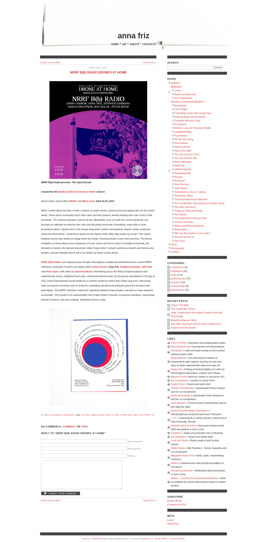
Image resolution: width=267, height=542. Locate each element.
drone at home (112, 415)
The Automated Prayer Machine (191, 199)
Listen (177, 90)
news (46, 415)
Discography (177, 248)
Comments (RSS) (176, 504)
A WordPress (97, 539)
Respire (178, 177)
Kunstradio (176, 350)
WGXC (73, 201)
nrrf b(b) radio (126, 415)
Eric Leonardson (179, 380)
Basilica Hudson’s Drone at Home (77, 191)
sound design (178, 286)
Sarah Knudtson (84, 271)
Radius (174, 463)
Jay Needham (178, 436)
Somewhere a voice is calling (189, 192)
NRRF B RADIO (182, 169)
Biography (176, 86)
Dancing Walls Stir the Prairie (189, 117)
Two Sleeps (180, 214)
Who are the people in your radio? (192, 233)
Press (174, 244)
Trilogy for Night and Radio (188, 210)
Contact (175, 252)
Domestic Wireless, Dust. (187, 120)
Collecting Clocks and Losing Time (192, 113)
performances (56, 415)
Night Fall (179, 165)
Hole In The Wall (179, 305)
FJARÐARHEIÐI (183, 132)
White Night (180, 229)
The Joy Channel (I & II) (186, 154)
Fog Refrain (180, 135)
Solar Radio (180, 188)
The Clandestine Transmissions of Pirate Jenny (199, 203)
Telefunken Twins (183, 195)
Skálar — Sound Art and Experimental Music (194, 478)
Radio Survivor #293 (51, 62)
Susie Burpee (178, 403)
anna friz (134, 35)
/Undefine (176, 433)
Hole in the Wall (182, 150)
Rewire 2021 (149, 62)
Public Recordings (180, 395)
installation (176, 271)
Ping (85, 426)
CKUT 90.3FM (178, 343)
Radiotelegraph (182, 173)
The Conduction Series (183, 309)
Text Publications (183, 98)
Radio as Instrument (185, 94)
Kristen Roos (178, 384)
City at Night (180, 109)
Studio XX (176, 369)
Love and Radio (179, 440)
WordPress (173, 523)
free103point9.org (180, 346)
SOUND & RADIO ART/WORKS (187, 102)
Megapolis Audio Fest (182, 455)
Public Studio (178, 448)
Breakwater (180, 105)
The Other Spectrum (185, 207)
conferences (177, 267)
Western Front (178, 376)
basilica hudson (97, 415)
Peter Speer (52, 271)
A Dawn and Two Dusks (183, 327)
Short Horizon (181, 184)
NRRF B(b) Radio (50, 262)
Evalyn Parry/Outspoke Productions (189, 410)
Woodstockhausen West (183, 320)
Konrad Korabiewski (181, 470)
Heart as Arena (182, 146)
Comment (69, 426)
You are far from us (184, 237)
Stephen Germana (130, 267)
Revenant (179, 180)
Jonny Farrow (99, 267)
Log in (170, 520)
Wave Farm (138, 415)
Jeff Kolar (146, 267)
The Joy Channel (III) (185, 158)
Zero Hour (179, 241)
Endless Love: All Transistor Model (192, 128)
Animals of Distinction (182, 388)
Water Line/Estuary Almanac (189, 225)
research (175, 282)
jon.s (127, 539)
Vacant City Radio (183, 222)
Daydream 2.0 (147, 539)
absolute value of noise (183, 425)
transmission (68, 415)
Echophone (180, 124)
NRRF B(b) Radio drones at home (98, 72)
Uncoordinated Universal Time (190, 218)
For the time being (184, 139)
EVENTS (175, 83)
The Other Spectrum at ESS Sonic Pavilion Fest (196, 324)
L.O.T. (174, 418)
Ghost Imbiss (181, 143)
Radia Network (179, 358)
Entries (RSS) (174, 501)
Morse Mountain (183, 162)
